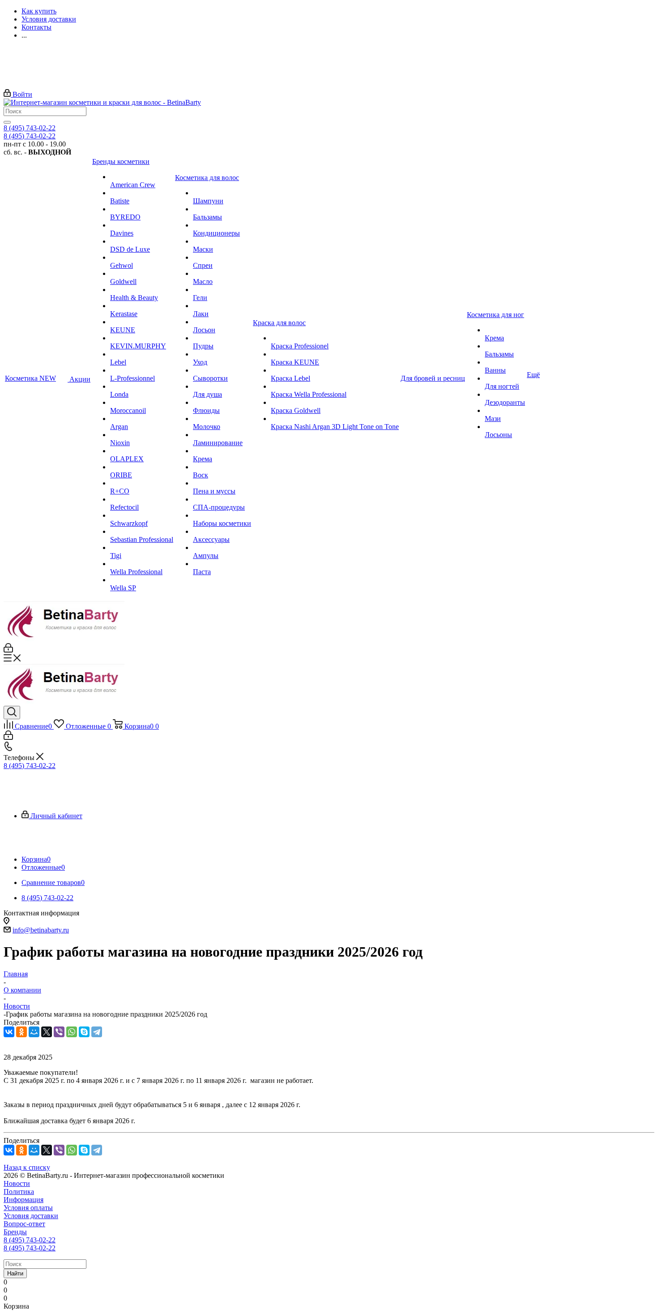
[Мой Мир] (34, 1031)
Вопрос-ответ (24, 1224)
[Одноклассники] (21, 1031)
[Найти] (7, 122)
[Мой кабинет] (8, 650)
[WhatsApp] (71, 1031)
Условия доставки (31, 1216)
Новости (17, 1183)
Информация (23, 1199)
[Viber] (59, 1031)
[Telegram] (96, 1031)
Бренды (15, 1232)
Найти (15, 1273)
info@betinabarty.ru (41, 930)
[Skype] (84, 1031)
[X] (46, 1031)
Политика (19, 1191)
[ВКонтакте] (9, 1031)
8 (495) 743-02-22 (30, 128)
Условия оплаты (28, 1207)
